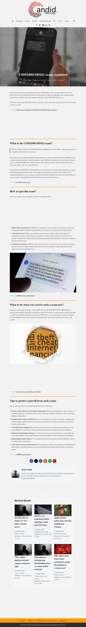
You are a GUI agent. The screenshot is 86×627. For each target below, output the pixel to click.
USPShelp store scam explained (25, 296)
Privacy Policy (52, 621)
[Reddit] (45, 461)
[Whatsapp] (50, 461)
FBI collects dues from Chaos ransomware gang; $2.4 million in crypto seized (62, 561)
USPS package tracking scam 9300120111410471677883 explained (36, 110)
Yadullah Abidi (20, 531)
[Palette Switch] (13, 21)
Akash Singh (27, 80)
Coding (36, 532)
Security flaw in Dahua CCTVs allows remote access (21, 522)
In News (27, 21)
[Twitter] (40, 25)
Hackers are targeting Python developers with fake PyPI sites (41, 520)
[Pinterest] (54, 461)
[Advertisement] (43, 125)
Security (34, 21)
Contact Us (31, 621)
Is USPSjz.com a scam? (23, 182)
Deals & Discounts (45, 21)
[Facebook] (36, 25)
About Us (23, 621)
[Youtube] (43, 25)
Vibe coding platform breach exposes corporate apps (22, 562)
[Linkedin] (46, 25)
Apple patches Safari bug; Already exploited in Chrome (62, 522)
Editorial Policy (41, 621)
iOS (60, 534)
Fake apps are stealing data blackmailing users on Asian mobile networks (42, 563)
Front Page (20, 21)
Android (36, 576)
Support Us (62, 621)
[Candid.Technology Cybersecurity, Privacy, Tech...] (43, 10)
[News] (49, 25)
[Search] (73, 21)
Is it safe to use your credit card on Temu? (28, 392)
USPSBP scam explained (23, 454)
